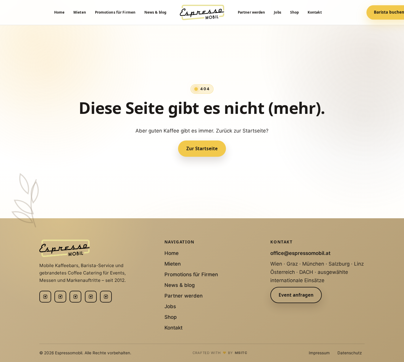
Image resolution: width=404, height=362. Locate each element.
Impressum (319, 352)
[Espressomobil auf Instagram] (45, 297)
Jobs (277, 12)
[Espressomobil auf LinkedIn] (60, 297)
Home (59, 12)
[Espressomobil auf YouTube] (91, 297)
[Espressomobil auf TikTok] (106, 297)
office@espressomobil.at (300, 253)
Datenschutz (349, 352)
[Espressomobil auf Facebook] (75, 297)
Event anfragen (296, 295)
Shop (294, 12)
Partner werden (251, 12)
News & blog (155, 12)
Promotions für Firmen (115, 12)
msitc (241, 353)
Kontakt (315, 12)
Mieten (79, 12)
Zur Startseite (202, 148)
